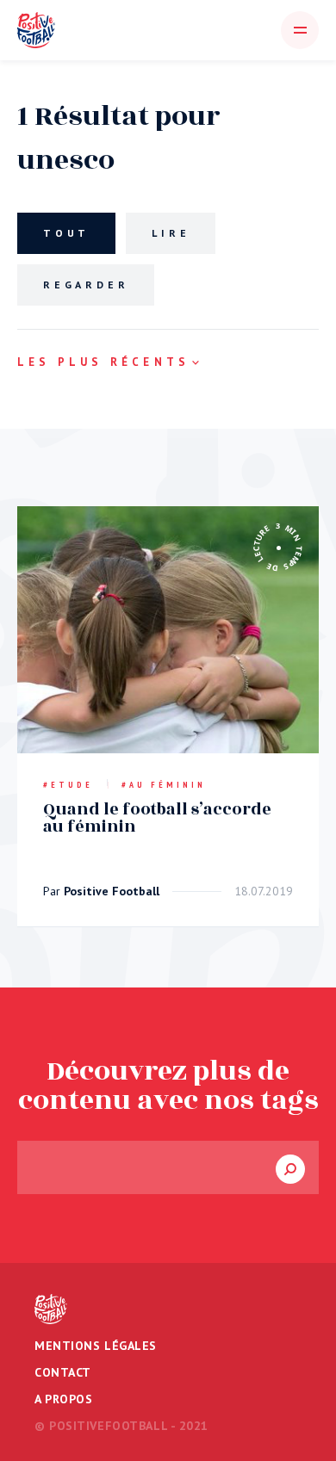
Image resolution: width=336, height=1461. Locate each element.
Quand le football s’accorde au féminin (157, 818)
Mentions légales (95, 1345)
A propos (63, 1399)
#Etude (68, 784)
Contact (62, 1372)
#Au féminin (163, 784)
